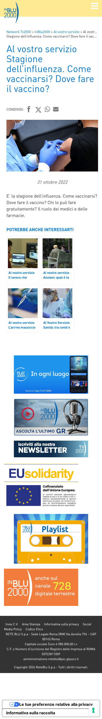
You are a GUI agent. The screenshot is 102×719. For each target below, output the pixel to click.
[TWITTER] (38, 109)
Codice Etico (34, 629)
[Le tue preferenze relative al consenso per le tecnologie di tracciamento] (93, 710)
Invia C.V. (11, 624)
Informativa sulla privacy (61, 624)
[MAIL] (56, 109)
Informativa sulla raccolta (30, 712)
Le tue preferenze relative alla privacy (56, 704)
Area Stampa (31, 624)
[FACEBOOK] (29, 109)
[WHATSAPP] (47, 109)
